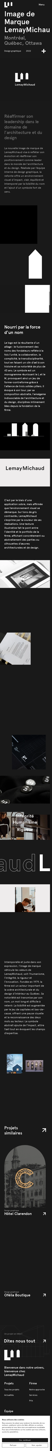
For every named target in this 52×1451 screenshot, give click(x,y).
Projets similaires (13, 1130)
